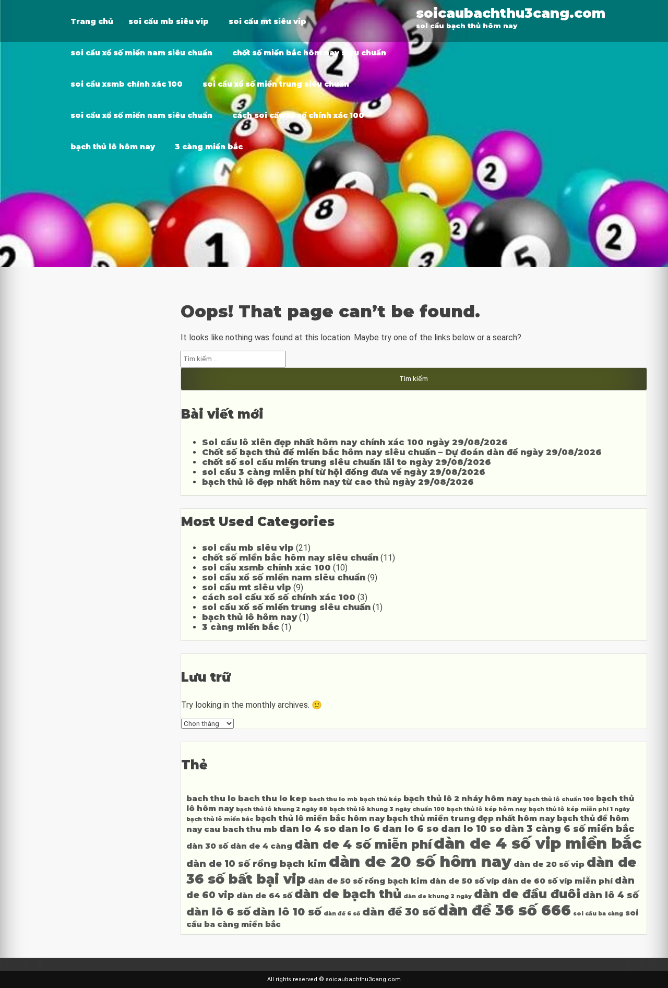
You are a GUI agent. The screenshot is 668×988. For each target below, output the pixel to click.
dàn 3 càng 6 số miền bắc (569, 828)
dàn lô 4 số (610, 894)
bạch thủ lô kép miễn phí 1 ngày (579, 809)
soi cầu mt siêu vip (267, 21)
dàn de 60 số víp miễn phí (557, 881)
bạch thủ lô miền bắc (219, 819)
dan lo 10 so (471, 828)
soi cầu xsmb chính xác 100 (126, 84)
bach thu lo (211, 798)
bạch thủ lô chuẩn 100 (559, 799)
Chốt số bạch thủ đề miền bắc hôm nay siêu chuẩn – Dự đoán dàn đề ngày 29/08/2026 (402, 452)
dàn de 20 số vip (549, 864)
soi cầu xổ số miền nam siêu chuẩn (141, 52)
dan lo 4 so (307, 828)
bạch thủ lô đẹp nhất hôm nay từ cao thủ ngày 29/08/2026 (338, 482)
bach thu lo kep (272, 798)
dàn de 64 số (264, 895)
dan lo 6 (359, 828)
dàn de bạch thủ (347, 894)
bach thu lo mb (333, 799)
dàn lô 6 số (218, 911)
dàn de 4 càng (261, 846)
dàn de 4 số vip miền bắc (537, 843)
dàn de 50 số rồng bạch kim (367, 881)
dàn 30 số (207, 846)
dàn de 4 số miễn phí (363, 844)
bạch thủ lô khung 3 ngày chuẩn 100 (387, 809)
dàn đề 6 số (342, 913)
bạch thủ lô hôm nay (112, 146)
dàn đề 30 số (399, 911)
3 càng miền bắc (209, 146)
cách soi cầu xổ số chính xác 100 (298, 115)
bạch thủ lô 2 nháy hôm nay (462, 798)
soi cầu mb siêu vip (168, 21)
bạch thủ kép (380, 799)
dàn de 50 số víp (464, 881)
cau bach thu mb (240, 829)
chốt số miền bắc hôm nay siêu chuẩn (309, 52)
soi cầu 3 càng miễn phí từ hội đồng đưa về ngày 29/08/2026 (343, 472)
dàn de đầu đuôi (527, 894)
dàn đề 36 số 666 (504, 910)
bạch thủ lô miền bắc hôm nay (320, 818)
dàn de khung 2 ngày (437, 896)
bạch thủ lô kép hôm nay (487, 809)
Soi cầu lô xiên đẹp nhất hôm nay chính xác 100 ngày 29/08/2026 (355, 442)
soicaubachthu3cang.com (510, 13)
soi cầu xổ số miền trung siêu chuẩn (275, 84)
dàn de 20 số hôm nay (420, 861)
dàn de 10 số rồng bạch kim (256, 863)
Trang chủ (91, 21)
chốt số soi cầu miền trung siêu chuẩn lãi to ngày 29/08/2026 (346, 462)
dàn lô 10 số (287, 911)
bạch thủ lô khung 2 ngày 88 (281, 809)
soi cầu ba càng (598, 913)
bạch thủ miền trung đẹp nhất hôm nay (471, 818)
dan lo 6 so (410, 828)
